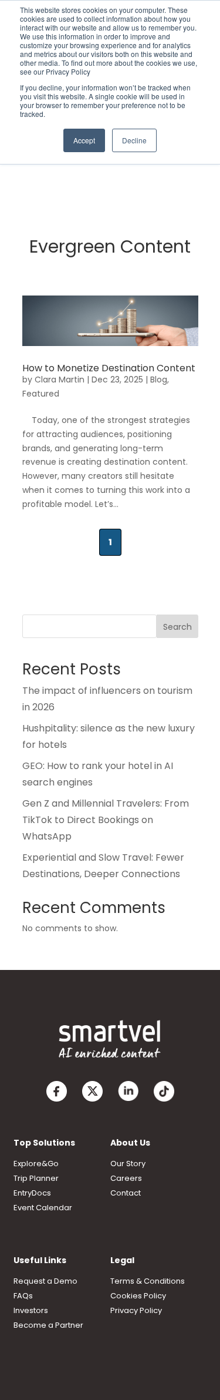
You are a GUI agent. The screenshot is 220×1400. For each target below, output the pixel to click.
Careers (126, 1178)
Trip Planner (36, 1178)
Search (177, 627)
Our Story (127, 1163)
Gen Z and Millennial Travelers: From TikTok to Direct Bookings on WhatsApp (105, 820)
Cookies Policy (138, 1295)
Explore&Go (36, 1163)
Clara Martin (59, 379)
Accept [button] (84, 140)
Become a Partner (48, 1325)
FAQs (23, 1295)
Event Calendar (42, 1207)
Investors (30, 1310)
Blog (158, 379)
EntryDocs (32, 1192)
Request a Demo (45, 1281)
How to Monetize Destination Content (108, 368)
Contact (125, 1192)
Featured (40, 393)
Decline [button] (134, 140)
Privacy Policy (136, 1310)
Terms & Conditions (147, 1281)
